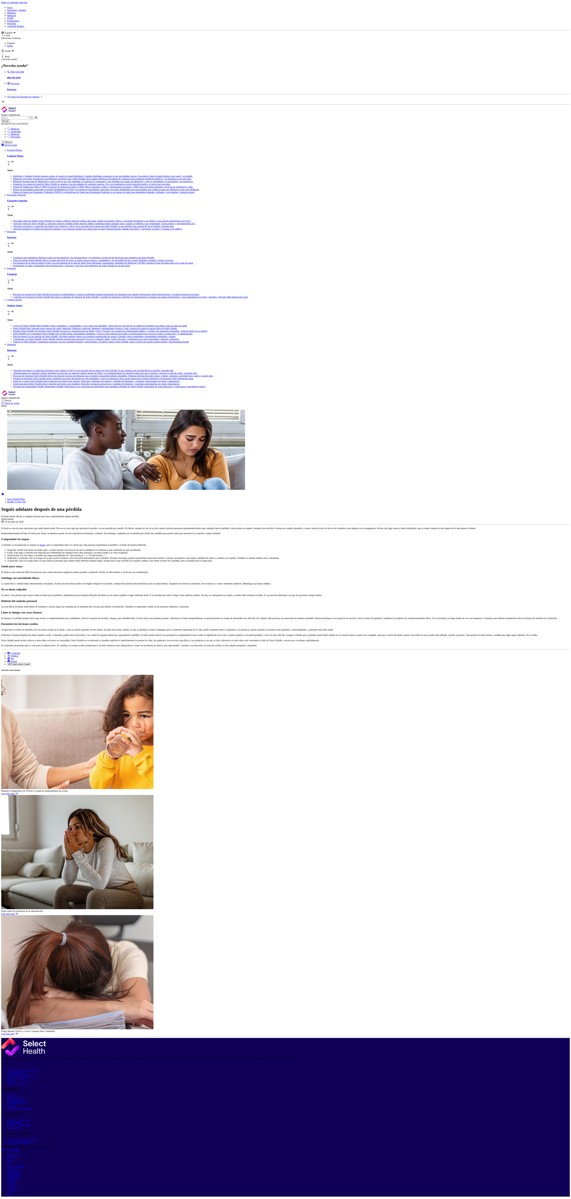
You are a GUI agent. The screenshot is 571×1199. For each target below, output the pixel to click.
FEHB (10, 18)
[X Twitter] (6, 1150)
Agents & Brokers (15, 26)
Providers (11, 23)
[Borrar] (31, 117)
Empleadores (13, 21)
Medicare (11, 13)
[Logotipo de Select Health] (23, 1055)
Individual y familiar (16, 10)
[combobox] (15, 117)
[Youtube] (16, 1150)
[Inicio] (2, 494)
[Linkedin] (13, 1150)
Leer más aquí (8, 793)
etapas (42, 545)
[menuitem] (288, 156)
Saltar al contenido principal (14, 2)
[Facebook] (3, 1150)
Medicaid (11, 15)
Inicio (9, 7)
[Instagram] (10, 1150)
